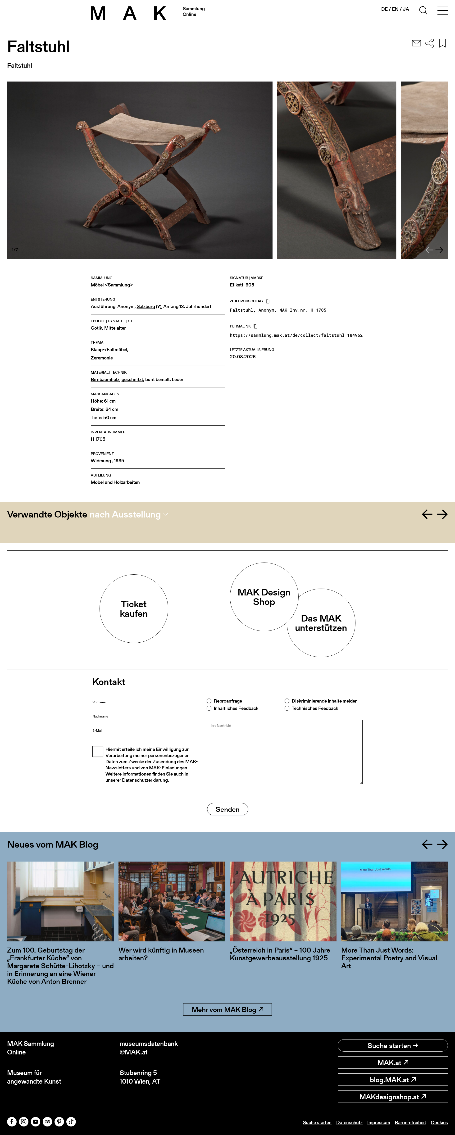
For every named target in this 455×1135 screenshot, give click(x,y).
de (384, 9)
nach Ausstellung (125, 514)
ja (406, 9)
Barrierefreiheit (410, 1122)
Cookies (439, 1122)
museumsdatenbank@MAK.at (149, 1048)
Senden (228, 809)
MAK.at (389, 1062)
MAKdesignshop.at (389, 1097)
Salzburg (146, 306)
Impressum (378, 1122)
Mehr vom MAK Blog (224, 1009)
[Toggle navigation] (442, 11)
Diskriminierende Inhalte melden (325, 701)
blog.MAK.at (389, 1080)
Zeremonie (102, 358)
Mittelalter (115, 328)
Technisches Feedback (315, 708)
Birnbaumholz (105, 379)
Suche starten (389, 1045)
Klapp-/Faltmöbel (109, 350)
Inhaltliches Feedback (236, 708)
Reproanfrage (228, 701)
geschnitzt (132, 379)
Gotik (96, 328)
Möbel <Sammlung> (112, 285)
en (395, 9)
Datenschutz (349, 1122)
